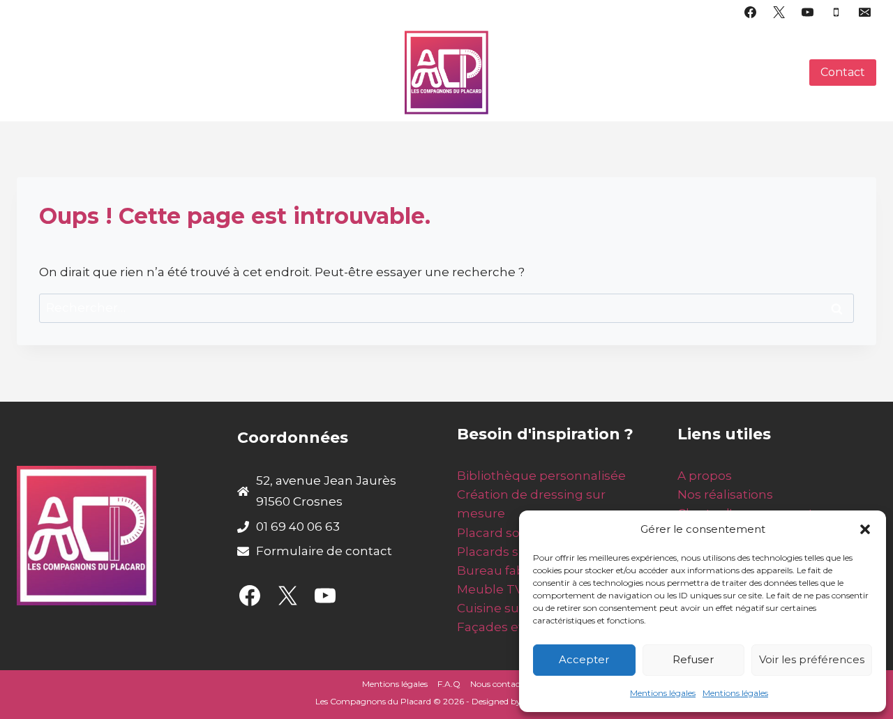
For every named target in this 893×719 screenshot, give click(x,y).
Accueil (82, 58)
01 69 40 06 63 (298, 526)
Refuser (693, 659)
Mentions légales (663, 693)
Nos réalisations (725, 494)
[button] (865, 529)
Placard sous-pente (516, 533)
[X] (779, 12)
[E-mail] (864, 12)
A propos (704, 476)
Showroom (644, 72)
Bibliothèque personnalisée (541, 476)
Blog (781, 72)
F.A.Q (448, 684)
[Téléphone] (836, 12)
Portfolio (203, 86)
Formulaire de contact (324, 551)
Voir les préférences (811, 659)
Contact (842, 72)
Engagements (553, 72)
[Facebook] (751, 12)
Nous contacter (500, 684)
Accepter (584, 659)
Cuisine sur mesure (516, 608)
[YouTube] (807, 12)
